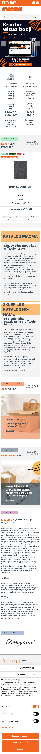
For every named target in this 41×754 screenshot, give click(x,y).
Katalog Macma (20, 236)
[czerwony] (20, 195)
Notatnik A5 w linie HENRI (20, 187)
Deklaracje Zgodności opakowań (18, 425)
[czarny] (18, 195)
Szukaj (34, 16)
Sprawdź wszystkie (29, 143)
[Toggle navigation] (36, 9)
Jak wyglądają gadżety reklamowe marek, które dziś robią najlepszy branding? (19, 493)
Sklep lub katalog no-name (16, 309)
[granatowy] (22, 195)
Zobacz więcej (11, 431)
